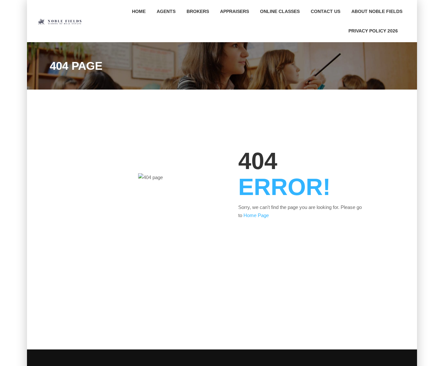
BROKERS (198, 11)
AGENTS (166, 11)
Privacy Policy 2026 (373, 30)
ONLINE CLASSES (280, 11)
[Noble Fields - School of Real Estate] (61, 21)
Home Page (256, 215)
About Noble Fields (376, 11)
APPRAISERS (234, 11)
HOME (139, 11)
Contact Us (325, 11)
